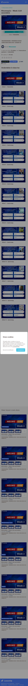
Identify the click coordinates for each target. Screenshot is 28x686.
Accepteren (21, 350)
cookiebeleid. (16, 346)
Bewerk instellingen (8, 350)
